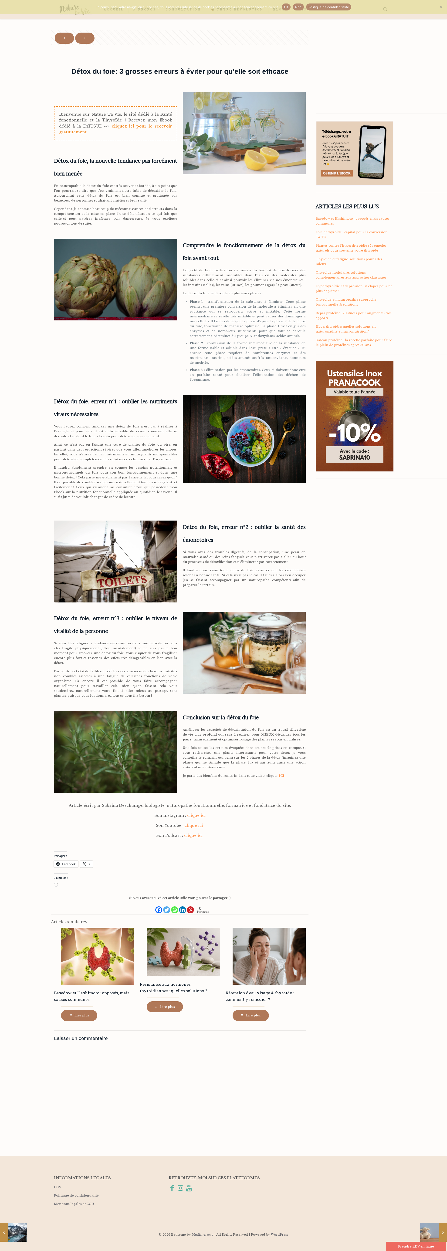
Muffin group (202, 1235)
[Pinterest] (190, 907)
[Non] (441, 7)
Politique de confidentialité (76, 1195)
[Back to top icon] (425, 1241)
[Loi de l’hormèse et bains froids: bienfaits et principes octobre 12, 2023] (13, 1232)
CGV (57, 1187)
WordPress (279, 1235)
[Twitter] (166, 907)
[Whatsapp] (174, 907)
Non (298, 7)
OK (286, 7)
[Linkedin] (182, 907)
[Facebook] (158, 907)
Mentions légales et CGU (74, 1204)
